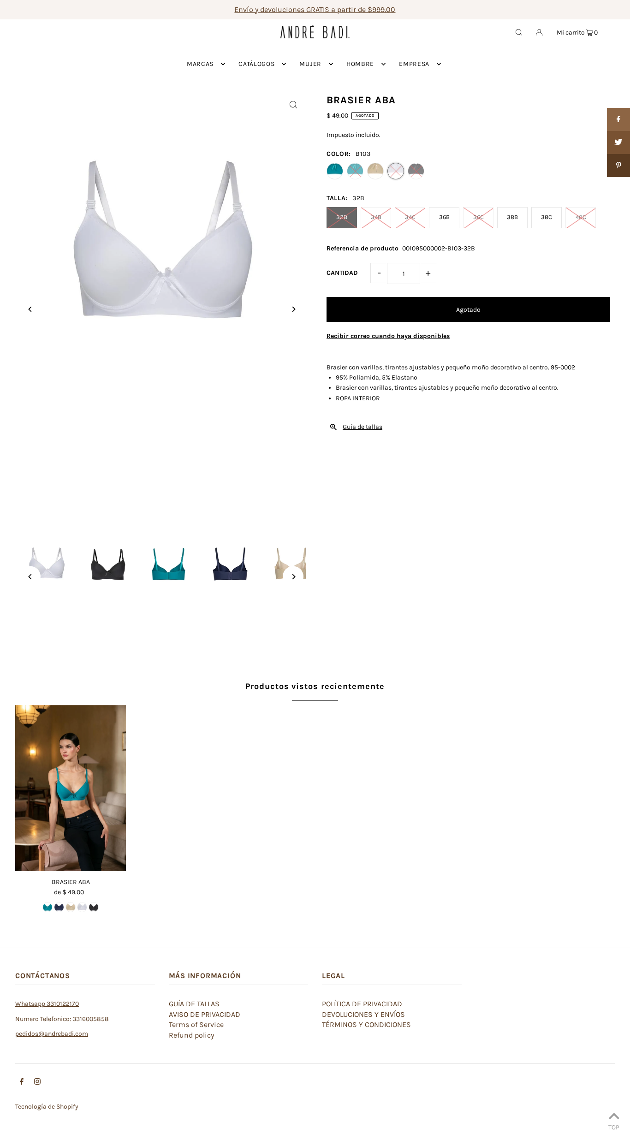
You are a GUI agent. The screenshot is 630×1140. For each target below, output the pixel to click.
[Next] (293, 309)
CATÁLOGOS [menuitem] (256, 64)
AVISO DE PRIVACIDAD (204, 1014)
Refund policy (191, 1035)
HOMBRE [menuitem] (360, 64)
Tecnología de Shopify (46, 1106)
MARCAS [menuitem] (200, 64)
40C (581, 217)
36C (478, 217)
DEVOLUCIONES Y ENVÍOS (363, 1014)
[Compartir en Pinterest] (618, 165)
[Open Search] (519, 32)
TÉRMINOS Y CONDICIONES (366, 1024)
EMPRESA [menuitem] (414, 64)
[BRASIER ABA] (70, 788)
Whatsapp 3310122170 (47, 1004)
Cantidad (342, 273)
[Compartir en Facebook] (618, 119)
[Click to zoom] (293, 104)
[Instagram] (37, 1083)
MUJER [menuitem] (310, 64)
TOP (613, 1127)
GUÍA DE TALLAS (194, 1003)
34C (410, 217)
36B (444, 217)
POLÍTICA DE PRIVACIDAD (362, 1003)
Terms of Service (196, 1024)
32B (341, 217)
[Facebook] (22, 1083)
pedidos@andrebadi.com (51, 1034)
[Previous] (30, 309)
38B (512, 217)
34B (376, 217)
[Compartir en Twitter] (618, 142)
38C (546, 217)
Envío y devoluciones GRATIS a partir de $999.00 (314, 9)
